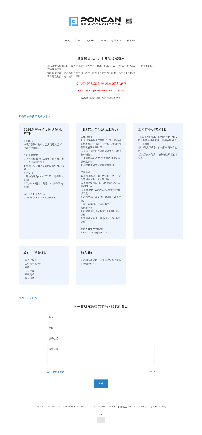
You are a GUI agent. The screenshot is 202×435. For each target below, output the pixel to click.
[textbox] (101, 355)
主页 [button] (101, 414)
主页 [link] (67, 40)
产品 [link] (77, 40)
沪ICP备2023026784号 (155, 407)
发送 (101, 383)
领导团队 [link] (116, 40)
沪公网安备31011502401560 (131, 407)
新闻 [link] (103, 40)
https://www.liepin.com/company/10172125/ (101, 90)
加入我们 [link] (91, 40)
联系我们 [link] (132, 40)
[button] (48, 372)
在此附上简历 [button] (57, 372)
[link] (101, 21)
